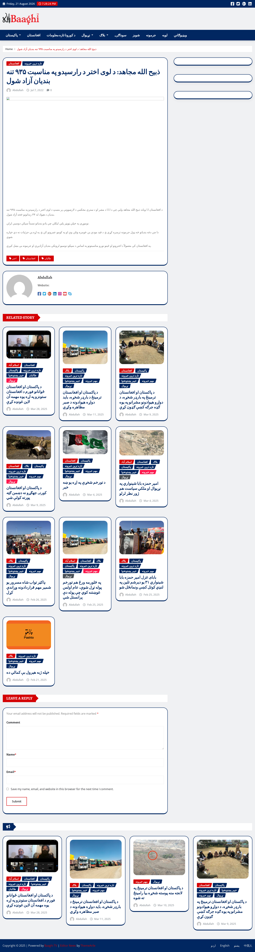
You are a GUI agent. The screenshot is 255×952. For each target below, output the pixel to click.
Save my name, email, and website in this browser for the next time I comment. (62, 789)
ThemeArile (87, 945)
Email (11, 772)
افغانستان (33, 35)
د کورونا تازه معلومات (61, 35)
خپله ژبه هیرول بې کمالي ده (27, 672)
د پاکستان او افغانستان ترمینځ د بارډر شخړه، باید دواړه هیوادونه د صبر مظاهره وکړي (82, 400)
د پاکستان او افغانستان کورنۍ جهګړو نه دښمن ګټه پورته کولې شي (26, 492)
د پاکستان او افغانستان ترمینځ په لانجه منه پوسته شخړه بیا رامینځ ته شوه (158, 892)
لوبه (165, 35)
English (225, 945)
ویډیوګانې (180, 35)
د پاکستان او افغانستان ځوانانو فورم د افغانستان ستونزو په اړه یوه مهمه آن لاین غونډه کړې (26, 394)
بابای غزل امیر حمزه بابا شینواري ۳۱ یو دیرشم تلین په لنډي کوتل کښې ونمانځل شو (141, 582)
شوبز (136, 35)
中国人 (248, 945)
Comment (13, 722)
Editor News (68, 945)
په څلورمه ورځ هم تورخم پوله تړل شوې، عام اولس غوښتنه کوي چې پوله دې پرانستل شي (82, 590)
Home (9, 49)
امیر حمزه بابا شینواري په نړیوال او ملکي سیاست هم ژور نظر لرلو (140, 488)
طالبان (48, 258)
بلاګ (102, 35)
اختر (14, 258)
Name (11, 754)
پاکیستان (12, 35)
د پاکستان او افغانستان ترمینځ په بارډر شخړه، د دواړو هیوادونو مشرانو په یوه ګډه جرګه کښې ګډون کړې (141, 400)
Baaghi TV (50, 945)
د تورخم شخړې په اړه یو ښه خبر (84, 485)
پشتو (236, 945)
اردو (213, 945)
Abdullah (17, 90)
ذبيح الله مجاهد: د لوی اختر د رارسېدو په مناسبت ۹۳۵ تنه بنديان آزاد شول (56, 49)
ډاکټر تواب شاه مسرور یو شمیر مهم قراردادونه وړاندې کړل (28, 587)
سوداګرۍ (120, 35)
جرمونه (151, 35)
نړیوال (86, 35)
